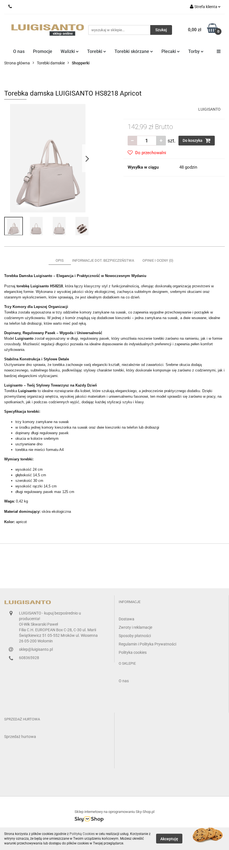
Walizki (68, 51)
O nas (19, 51)
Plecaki (169, 51)
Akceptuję (169, 839)
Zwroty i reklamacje (135, 627)
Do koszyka (193, 140)
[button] (129, 602)
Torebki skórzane (132, 51)
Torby (194, 51)
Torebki (95, 51)
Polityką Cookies (82, 834)
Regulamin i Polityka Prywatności (147, 644)
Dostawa (126, 619)
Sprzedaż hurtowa (20, 736)
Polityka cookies (133, 652)
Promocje (42, 51)
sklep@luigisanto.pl (36, 649)
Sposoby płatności (135, 635)
